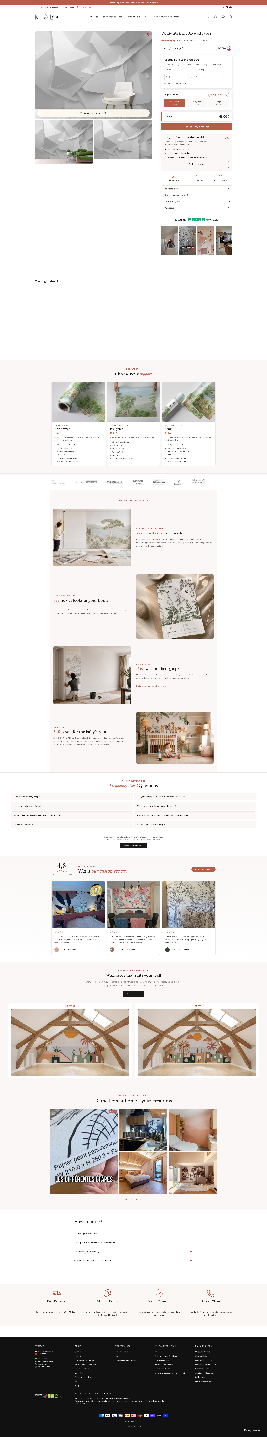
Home (37, 28)
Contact (64, 7)
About (72, 7)
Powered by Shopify (133, 1426)
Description (169, 207)
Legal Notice (79, 1373)
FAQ (36, 7)
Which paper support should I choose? (170, 1373)
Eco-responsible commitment (86, 1360)
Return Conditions (82, 1369)
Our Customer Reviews (49, 7)
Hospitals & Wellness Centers (206, 1364)
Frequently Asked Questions (166, 1356)
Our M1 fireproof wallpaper (205, 1381)
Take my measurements (164, 1364)
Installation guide (162, 1360)
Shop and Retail (201, 1356)
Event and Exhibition (203, 1369)
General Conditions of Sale (85, 1364)
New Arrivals (134, 16)
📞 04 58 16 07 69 (84, 7)
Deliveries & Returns (163, 1369)
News (117, 1356)
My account (159, 1352)
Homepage (93, 16)
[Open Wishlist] (223, 16)
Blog (76, 1381)
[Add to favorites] (148, 34)
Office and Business (203, 1352)
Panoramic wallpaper (112, 16)
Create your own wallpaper (166, 16)
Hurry (77, 1385)
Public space (200, 1377)
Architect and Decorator (204, 1373)
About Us (78, 1356)
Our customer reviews (83, 1377)
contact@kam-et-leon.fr (47, 1351)
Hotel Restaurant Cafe (203, 1360)
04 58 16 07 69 (43, 1354)
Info (146, 16)
